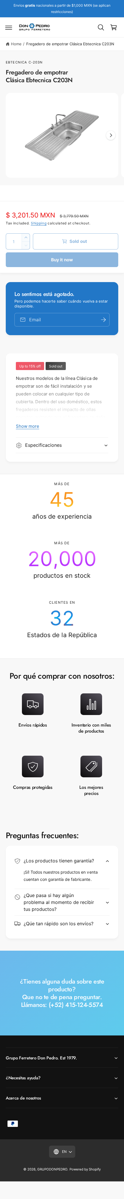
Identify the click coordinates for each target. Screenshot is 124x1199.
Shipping (39, 223)
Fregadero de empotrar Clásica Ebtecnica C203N (70, 44)
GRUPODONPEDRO (52, 1169)
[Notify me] (103, 320)
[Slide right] (110, 135)
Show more (27, 426)
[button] (8, 27)
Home (16, 44)
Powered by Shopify (85, 1169)
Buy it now (62, 259)
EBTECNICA (16, 62)
